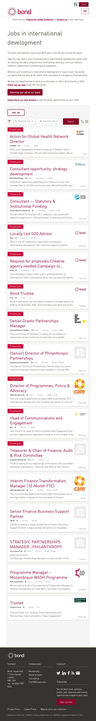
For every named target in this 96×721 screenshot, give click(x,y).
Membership (34, 671)
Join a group (34, 678)
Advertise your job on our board (25, 92)
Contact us (62, 19)
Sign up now (66, 702)
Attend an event (35, 675)
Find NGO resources (37, 682)
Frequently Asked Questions (40, 19)
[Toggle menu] (85, 11)
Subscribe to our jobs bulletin (21, 99)
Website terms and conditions (53, 709)
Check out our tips (16, 84)
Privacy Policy (13, 709)
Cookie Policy (30, 709)
